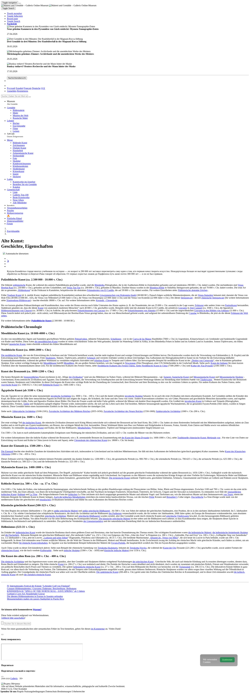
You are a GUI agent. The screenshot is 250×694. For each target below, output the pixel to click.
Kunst (40, 308)
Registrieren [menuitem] (22, 91)
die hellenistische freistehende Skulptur (230, 532)
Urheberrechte (78, 691)
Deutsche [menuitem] (36, 88)
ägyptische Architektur (61, 396)
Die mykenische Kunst (119, 478)
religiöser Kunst (101, 360)
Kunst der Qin (169, 548)
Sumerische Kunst (180, 377)
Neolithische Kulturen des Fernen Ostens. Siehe (119, 365)
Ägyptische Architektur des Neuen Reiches (123, 411)
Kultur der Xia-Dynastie (202, 365)
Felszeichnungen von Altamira (142, 310)
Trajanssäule (184, 567)
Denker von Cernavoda (202, 360)
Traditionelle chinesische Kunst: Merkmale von (198, 437)
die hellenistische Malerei (199, 532)
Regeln (20, 691)
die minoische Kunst (34, 428)
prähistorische (19, 285)
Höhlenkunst (24, 290)
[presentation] (128, 264)
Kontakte (23, 689)
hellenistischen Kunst (25, 532)
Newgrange (130, 363)
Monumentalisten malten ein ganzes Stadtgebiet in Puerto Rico (35, 599)
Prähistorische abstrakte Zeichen (192, 290)
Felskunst (199, 305)
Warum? (37, 609)
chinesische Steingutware (212, 298)
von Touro (228, 494)
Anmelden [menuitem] (11, 91)
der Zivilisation (76, 377)
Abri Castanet (196, 308)
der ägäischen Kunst (31, 422)
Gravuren (182, 308)
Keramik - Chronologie (106, 300)
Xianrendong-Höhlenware (18, 300)
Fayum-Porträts (118, 543)
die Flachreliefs (12, 535)
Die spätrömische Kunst (107, 572)
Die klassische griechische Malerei (114, 518)
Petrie (151, 497)
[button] (14, 13)
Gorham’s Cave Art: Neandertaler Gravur (26, 593)
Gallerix (14, 678)
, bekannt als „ (155, 537)
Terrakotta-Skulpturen (108, 548)
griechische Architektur (55, 516)
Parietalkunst (231, 305)
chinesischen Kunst (10, 550)
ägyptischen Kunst (193, 401)
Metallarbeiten (84, 428)
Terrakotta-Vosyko (138, 548)
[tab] (7, 258)
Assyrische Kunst (9, 385)
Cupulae (193, 313)
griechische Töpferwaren (177, 516)
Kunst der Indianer (219, 363)
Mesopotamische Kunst (204, 377)
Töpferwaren (206, 379)
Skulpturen (50, 358)
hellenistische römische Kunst (86, 567)
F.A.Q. (9, 689)
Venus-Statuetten (205, 295)
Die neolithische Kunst (11, 355)
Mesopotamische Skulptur (231, 377)
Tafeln (26, 404)
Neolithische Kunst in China (155, 365)
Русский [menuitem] (11, 88)
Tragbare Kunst (14, 295)
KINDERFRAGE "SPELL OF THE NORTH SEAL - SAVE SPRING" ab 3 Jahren (46, 591)
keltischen (72, 494)
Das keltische (197, 497)
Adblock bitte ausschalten (13, 618)
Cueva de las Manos (142, 339)
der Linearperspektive (93, 521)
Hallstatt (21, 494)
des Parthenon (115, 513)
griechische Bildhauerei (89, 516)
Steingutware (187, 298)
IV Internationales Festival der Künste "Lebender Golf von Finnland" (38, 586)
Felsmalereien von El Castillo (100, 290)
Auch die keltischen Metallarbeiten (69, 497)
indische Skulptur (72, 550)
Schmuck (91, 358)
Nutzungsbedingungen (34, 691)
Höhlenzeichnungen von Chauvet (16, 310)
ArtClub (15, 135)
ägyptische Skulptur (134, 396)
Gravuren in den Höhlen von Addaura (211, 310)
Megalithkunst (49, 363)
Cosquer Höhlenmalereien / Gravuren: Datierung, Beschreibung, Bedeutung (41, 588)
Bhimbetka (100, 285)
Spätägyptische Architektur (168, 411)
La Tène (33, 494)
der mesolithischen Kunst (46, 341)
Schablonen (116, 339)
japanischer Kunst (17, 344)
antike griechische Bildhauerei (96, 511)
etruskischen (45, 499)
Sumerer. (167, 377)
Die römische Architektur (12, 561)
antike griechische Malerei (66, 511)
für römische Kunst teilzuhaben (33, 543)
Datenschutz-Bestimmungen (58, 691)
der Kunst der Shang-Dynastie (135, 437)
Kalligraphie (46, 550)
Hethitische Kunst (51, 385)
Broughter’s (172, 497)
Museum (12, 102)
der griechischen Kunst (143, 561)
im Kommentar (98, 629)
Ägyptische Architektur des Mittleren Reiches (69, 411)
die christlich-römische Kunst (37, 574)
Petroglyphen (81, 339)
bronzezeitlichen (31, 377)
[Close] (30, 96)
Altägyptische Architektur (24, 411)
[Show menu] (20, 3)
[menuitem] (43, 88)
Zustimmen (227, 660)
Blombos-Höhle (157, 287)
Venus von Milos (170, 537)
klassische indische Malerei (116, 550)
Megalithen (69, 363)
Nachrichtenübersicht (17, 78)
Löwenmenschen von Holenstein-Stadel (118, 295)
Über (16, 689)
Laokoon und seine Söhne (56, 537)
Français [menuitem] (27, 88)
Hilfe (3, 689)
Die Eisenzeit (7, 451)
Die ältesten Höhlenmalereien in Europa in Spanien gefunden (35, 596)
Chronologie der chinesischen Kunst (90, 440)
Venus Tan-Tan (73, 287)
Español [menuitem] (19, 88)
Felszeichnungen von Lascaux (91, 310)
